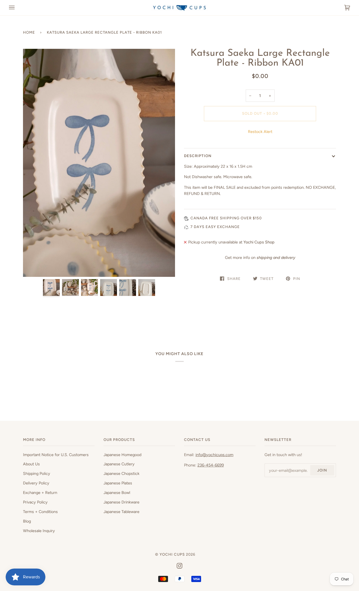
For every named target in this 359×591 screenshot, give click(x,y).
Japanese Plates (117, 483)
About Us (31, 463)
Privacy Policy (35, 502)
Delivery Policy (36, 483)
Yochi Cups (172, 554)
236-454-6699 (210, 465)
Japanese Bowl (116, 492)
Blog (27, 521)
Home (29, 32)
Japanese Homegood (122, 454)
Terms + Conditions (40, 511)
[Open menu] (17, 7)
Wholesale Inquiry (39, 530)
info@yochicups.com (214, 454)
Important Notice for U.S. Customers (56, 454)
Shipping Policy (36, 473)
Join (322, 470)
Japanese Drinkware (121, 502)
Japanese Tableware (121, 511)
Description (197, 155)
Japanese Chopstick (121, 473)
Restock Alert (260, 131)
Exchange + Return (40, 492)
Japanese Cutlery (119, 463)
